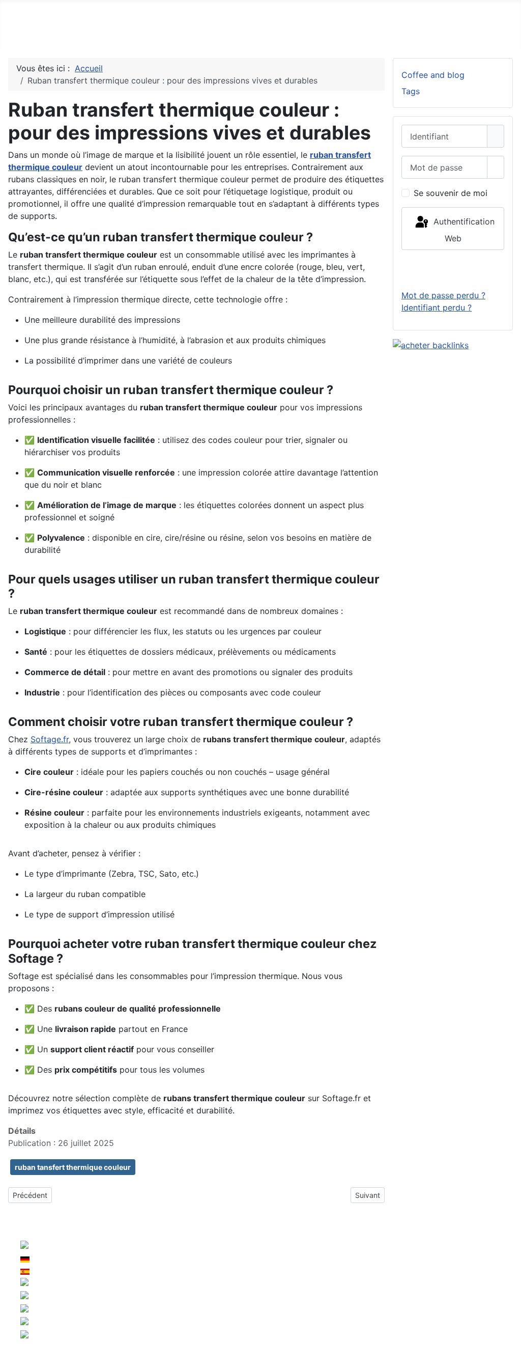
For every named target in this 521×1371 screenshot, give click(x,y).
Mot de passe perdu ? (443, 295)
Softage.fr (50, 739)
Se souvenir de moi (450, 193)
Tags (410, 91)
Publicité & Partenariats (441, 1281)
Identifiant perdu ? (436, 307)
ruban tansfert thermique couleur (73, 1167)
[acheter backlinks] (431, 345)
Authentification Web (463, 229)
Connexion (453, 269)
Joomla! (143, 1301)
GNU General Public (358, 1301)
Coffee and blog (433, 75)
